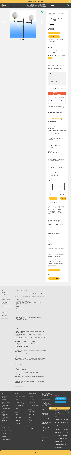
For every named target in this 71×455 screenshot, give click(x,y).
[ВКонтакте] (58, 395)
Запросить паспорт (54, 81)
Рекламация (3, 312)
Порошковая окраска (19, 402)
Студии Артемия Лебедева (47, 442)
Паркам (30, 416)
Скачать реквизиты (54, 270)
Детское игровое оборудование (7, 430)
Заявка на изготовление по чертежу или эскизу (6, 309)
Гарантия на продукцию (20, 419)
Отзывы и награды (32, 402)
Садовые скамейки (5, 399)
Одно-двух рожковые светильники (57, 66)
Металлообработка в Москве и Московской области (56, 258)
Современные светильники (57, 68)
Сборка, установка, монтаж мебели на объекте (56, 248)
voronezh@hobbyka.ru (46, 428)
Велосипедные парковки (6, 403)
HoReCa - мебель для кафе (6, 415)
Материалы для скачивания (20, 422)
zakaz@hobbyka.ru (30, 6)
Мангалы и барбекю (5, 417)
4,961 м (61, 50)
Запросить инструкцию (55, 79)
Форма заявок (3, 296)
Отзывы (61, 39)
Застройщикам (31, 417)
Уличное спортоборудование (7, 409)
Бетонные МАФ (4, 425)
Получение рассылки (4, 321)
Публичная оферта (58, 448)
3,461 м (50, 50)
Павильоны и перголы (6, 406)
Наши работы (20, 4)
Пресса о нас (31, 403)
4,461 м (57, 50)
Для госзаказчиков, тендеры (6, 299)
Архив (3, 421)
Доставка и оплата (51, 41)
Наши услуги (17, 393)
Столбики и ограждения (6, 412)
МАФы (3, 423)
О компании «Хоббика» (32, 393)
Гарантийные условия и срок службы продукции (56, 246)
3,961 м (54, 50)
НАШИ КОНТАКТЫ (45, 432)
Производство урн (32, 422)
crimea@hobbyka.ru (45, 418)
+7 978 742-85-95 (40, 5)
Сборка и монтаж (18, 417)
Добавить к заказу (54, 33)
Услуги (13, 6)
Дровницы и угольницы (6, 427)
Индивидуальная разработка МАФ (54, 256)
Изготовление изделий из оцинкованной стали (56, 254)
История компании (32, 396)
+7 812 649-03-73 (29, 5)
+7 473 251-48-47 (40, 4)
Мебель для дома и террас (6, 418)
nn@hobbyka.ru (45, 423)
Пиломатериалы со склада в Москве (54, 261)
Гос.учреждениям (32, 413)
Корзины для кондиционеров (7, 439)
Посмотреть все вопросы (19, 386)
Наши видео (31, 428)
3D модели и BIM (32, 429)
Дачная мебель (4, 396)
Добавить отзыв (54, 278)
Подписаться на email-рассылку (60, 405)
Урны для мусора (5, 400)
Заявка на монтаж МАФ (5, 315)
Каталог (10, 4)
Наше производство (15, 4)
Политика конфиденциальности (60, 444)
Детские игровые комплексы (7, 428)
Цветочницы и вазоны (6, 402)
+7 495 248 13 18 (29, 4)
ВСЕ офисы (34, 6)
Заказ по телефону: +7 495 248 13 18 (55, 175)
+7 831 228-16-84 (40, 6)
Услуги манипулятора (52, 266)
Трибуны (3, 411)
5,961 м (54, 52)
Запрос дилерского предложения (4, 318)
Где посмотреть (18, 420)
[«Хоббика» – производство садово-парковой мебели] (3, 5)
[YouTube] (56, 395)
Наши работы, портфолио (33, 405)
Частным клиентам (32, 411)
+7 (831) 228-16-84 (45, 425)
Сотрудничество (31, 425)
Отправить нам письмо (53, 176)
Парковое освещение (5, 405)
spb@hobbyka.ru (45, 413)
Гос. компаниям (31, 414)
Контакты (20, 6)
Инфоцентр (16, 6)
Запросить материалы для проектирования (55, 83)
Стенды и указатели (5, 414)
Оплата (17, 414)
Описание (57, 39)
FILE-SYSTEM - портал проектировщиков (57, 93)
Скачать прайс (18, 423)
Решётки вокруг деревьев (6, 408)
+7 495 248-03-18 (45, 409)
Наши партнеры (31, 400)
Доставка (17, 416)
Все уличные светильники (52, 65)
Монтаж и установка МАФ (52, 259)
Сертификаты (31, 399)
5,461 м (50, 52)
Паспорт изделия (54, 76)
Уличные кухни (4, 420)
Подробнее (50, 240)
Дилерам (10, 6)
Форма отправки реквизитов (6, 306)
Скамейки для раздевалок (6, 437)
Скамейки (4, 397)
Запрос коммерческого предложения (5, 303)
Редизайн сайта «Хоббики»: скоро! (35, 1)
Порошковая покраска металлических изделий (56, 263)
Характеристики (51, 39)
